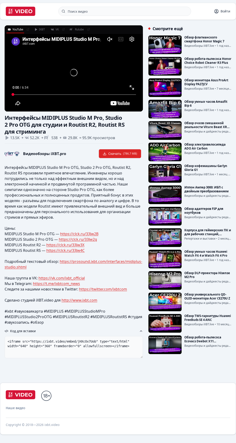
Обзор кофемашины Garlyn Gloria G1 (205, 168)
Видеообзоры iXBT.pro (44, 153)
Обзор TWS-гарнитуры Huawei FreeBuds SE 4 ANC (207, 318)
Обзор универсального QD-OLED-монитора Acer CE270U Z (207, 296)
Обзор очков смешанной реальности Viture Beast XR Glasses (205, 127)
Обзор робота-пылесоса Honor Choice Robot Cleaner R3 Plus (207, 61)
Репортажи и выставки (199, 239)
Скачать (122, 153)
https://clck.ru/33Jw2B (79, 233)
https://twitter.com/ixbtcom (103, 289)
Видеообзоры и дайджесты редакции (209, 131)
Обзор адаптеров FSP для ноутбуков (203, 211)
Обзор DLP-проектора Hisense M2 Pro (207, 275)
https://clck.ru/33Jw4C (65, 250)
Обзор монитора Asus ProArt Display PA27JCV (206, 82)
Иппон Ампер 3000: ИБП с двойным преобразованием (206, 189)
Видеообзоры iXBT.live (199, 46)
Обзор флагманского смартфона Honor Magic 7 (204, 39)
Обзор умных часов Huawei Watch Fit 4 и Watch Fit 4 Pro (205, 253)
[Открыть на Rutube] (88, 29)
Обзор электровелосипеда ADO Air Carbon (205, 146)
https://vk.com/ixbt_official (61, 278)
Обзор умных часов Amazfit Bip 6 (205, 104)
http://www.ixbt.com (79, 300)
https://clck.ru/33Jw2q (78, 239)
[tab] (15, 29)
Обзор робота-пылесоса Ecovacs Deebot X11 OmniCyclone (202, 341)
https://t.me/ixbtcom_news (56, 283)
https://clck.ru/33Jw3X (65, 244)
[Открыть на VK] (63, 29)
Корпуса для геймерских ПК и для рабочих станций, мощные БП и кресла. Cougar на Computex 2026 (207, 236)
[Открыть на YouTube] (28, 29)
